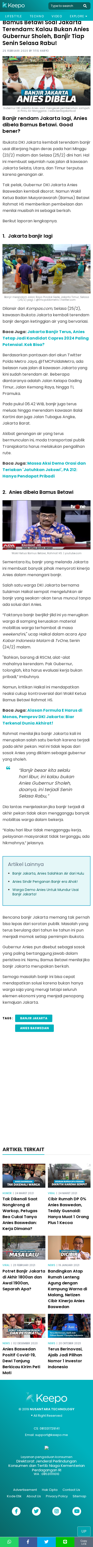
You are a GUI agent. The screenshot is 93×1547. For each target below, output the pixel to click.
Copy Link (84, 1542)
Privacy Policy (57, 1496)
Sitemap (79, 1496)
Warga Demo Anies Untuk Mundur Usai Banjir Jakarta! (45, 892)
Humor (7, 1193)
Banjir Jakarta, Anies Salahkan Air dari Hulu (48, 873)
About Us (34, 1496)
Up (84, 1531)
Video (57, 16)
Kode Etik (14, 1496)
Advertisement (25, 1489)
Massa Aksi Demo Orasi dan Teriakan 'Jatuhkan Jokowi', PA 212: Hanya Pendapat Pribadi (44, 469)
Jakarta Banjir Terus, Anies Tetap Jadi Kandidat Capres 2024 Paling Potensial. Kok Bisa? (45, 338)
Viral (51, 1193)
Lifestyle (13, 16)
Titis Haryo (41, 51)
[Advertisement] (46, 1090)
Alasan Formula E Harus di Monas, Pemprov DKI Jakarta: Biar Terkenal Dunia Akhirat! (42, 716)
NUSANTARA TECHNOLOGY (52, 1409)
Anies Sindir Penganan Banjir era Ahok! (45, 881)
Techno (37, 16)
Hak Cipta (50, 1489)
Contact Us (71, 1489)
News (51, 1265)
